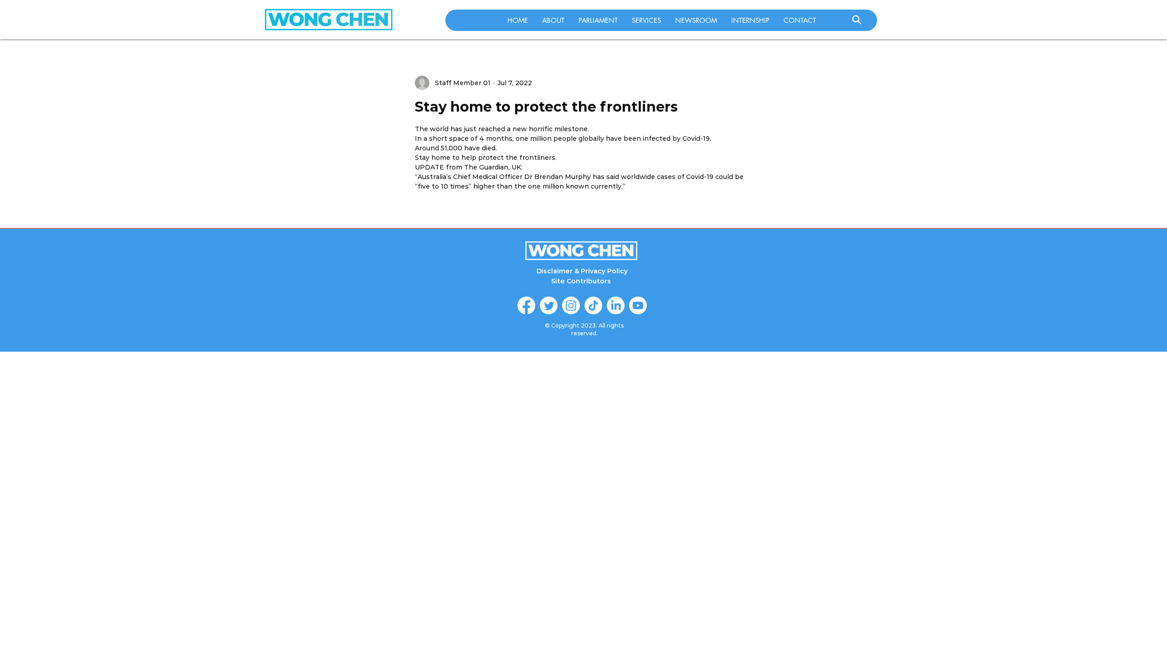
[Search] (856, 20)
